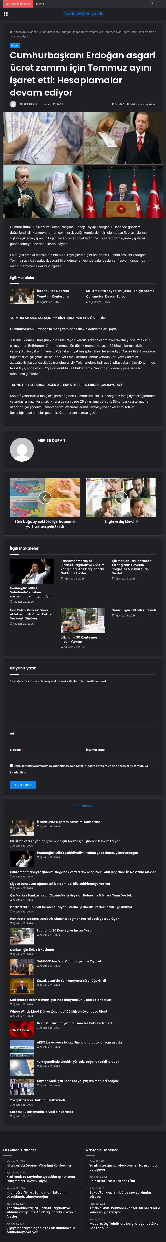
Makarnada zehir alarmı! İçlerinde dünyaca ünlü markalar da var (61, 1000)
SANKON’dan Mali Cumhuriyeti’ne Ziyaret (69, 961)
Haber (32, 32)
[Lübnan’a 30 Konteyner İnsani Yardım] (83, 620)
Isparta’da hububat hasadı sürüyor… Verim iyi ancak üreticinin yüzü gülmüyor (71, 907)
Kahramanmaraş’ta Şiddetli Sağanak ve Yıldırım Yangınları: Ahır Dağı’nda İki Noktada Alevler (82, 567)
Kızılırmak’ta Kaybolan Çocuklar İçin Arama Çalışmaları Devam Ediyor (65, 841)
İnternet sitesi (95, 749)
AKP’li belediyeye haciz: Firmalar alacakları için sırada (79, 1042)
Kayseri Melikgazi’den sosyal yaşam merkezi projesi (78, 1081)
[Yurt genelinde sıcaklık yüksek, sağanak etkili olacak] (22, 1068)
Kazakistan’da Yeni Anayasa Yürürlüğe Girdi (71, 980)
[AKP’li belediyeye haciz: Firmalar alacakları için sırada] (22, 1048)
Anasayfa (19, 32)
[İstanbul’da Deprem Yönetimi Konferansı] (22, 296)
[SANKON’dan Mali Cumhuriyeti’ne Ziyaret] (22, 967)
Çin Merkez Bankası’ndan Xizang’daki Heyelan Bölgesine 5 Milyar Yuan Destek (131, 567)
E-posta (16, 749)
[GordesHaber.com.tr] (83, 14)
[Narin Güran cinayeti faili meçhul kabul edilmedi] (22, 1029)
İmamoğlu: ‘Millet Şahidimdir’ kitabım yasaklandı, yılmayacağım (76, 3)
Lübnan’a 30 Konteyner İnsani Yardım (79, 639)
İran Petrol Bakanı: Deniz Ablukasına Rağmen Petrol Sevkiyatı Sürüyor (31, 614)
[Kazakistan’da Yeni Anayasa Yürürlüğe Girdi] (22, 986)
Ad (13, 733)
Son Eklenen (83, 806)
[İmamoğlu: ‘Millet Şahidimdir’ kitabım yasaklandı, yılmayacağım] (32, 571)
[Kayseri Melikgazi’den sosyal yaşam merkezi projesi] (22, 1087)
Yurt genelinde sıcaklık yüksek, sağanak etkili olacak (78, 1062)
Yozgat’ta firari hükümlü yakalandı (37, 1100)
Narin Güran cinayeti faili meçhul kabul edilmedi (75, 1023)
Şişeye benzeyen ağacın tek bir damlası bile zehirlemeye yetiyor (60, 884)
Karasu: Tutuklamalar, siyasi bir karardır (41, 1112)
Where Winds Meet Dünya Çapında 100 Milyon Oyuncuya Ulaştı (59, 1011)
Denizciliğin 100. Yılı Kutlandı (134, 610)
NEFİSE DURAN (27, 104)
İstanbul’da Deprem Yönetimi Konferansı (69, 822)
